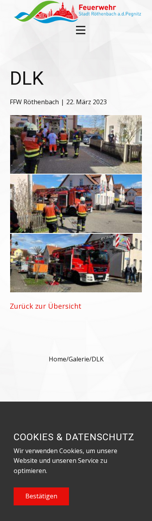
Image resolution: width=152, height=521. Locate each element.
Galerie (79, 359)
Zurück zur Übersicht (45, 306)
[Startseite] (76, 12)
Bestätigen (41, 496)
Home (57, 359)
